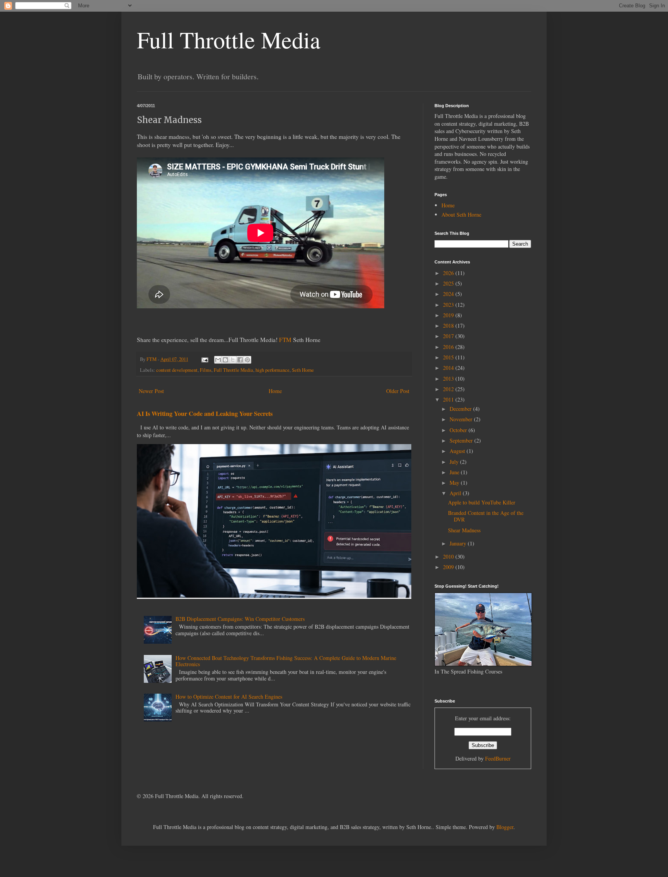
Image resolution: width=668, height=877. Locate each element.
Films (205, 370)
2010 (449, 556)
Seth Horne (303, 370)
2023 (449, 304)
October (459, 430)
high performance (273, 370)
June (455, 472)
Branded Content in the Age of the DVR (485, 516)
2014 (449, 367)
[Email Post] (204, 359)
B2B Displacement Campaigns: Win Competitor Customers (240, 618)
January (459, 543)
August (458, 451)
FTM (285, 340)
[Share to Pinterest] (247, 360)
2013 (449, 378)
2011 (449, 399)
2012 (449, 389)
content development (177, 370)
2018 (449, 325)
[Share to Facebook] (240, 360)
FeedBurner (498, 758)
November (462, 419)
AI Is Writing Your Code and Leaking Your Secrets (205, 413)
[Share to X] (233, 360)
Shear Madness (464, 530)
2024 (449, 293)
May (455, 482)
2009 (449, 567)
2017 (449, 336)
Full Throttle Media (228, 39)
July (455, 461)
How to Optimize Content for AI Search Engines (229, 696)
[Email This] (218, 360)
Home (275, 391)
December (461, 408)
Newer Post (151, 391)
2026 (449, 273)
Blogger (504, 827)
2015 (449, 357)
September (462, 440)
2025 (449, 283)
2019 (449, 315)
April (456, 493)
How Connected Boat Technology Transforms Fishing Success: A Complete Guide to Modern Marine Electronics (286, 661)
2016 (449, 346)
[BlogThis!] (225, 360)
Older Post (397, 391)
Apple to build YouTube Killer (481, 502)
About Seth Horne (461, 214)
